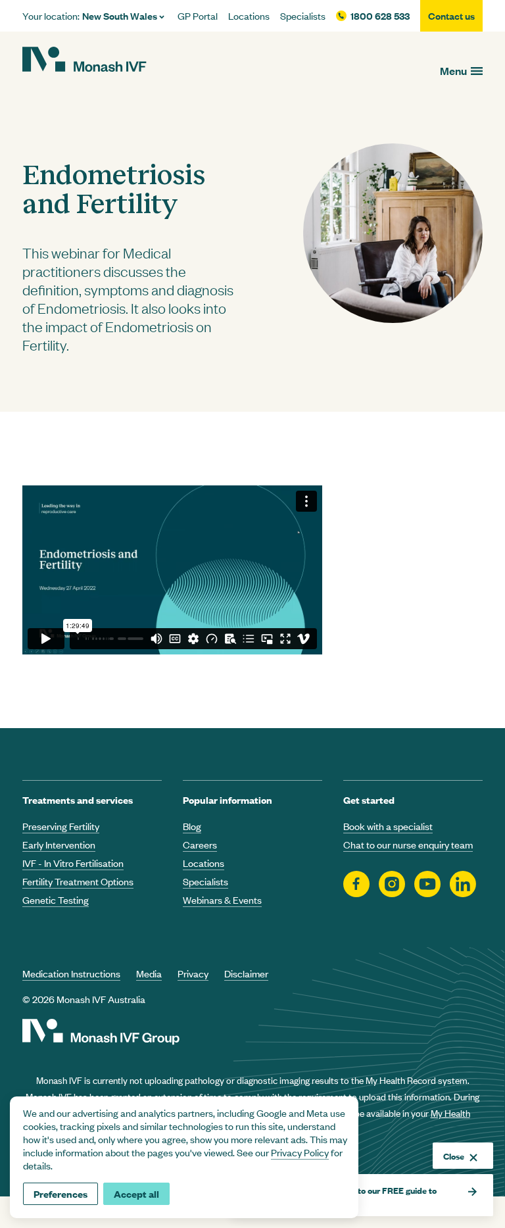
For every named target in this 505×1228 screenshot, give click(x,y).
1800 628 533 (380, 15)
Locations (249, 15)
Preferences (60, 1193)
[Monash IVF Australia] (84, 61)
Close (453, 1155)
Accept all (136, 1193)
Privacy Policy (300, 1152)
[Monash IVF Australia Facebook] (356, 885)
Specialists (302, 15)
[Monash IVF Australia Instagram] (392, 885)
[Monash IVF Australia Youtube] (427, 885)
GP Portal (198, 15)
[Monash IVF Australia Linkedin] (463, 885)
